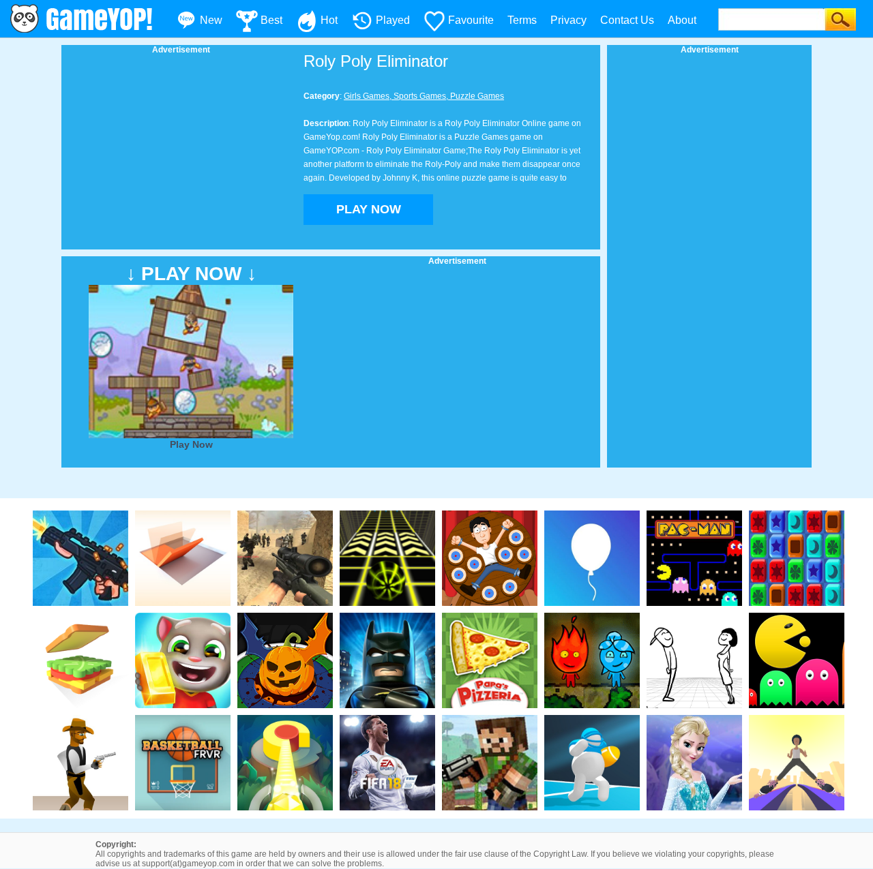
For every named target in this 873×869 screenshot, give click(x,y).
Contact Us (627, 20)
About (682, 20)
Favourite (471, 20)
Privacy (568, 20)
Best (271, 20)
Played (393, 20)
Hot (329, 20)
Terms (522, 20)
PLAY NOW (368, 209)
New (211, 20)
